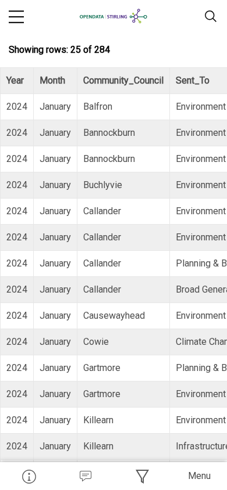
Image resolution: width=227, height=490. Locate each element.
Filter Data (142, 476)
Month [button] (52, 80)
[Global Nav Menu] (16, 16)
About (28, 476)
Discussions (85, 476)
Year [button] (15, 80)
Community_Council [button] (123, 80)
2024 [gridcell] (16, 106)
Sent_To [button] (193, 80)
